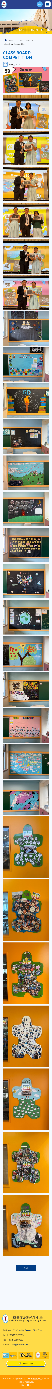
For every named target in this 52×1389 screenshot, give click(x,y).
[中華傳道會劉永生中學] (4, 4)
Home (10, 40)
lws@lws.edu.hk (20, 1344)
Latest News (24, 40)
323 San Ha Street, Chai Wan (27, 1330)
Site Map (7, 1378)
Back (26, 1267)
